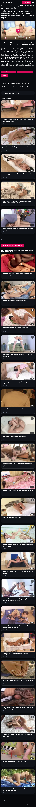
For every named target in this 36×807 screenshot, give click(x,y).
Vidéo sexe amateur (6, 6)
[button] (33, 2)
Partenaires (18, 800)
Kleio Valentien (15, 83)
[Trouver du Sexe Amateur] (20, 2)
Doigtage (4, 75)
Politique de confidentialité (14, 802)
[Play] (3, 38)
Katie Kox (5, 86)
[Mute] (15, 38)
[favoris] (32, 102)
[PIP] (29, 38)
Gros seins (21, 72)
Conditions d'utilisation (28, 800)
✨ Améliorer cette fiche (11, 93)
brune (13, 6)
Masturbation (6, 72)
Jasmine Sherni (26, 83)
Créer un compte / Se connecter (12, 245)
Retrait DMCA (25, 802)
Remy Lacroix (24, 86)
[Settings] (26, 38)
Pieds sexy (29, 72)
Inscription (26, 2)
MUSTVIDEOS (6, 2)
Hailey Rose (5, 83)
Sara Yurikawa (14, 86)
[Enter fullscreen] (32, 38)
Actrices (11, 800)
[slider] (7, 38)
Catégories (4, 800)
